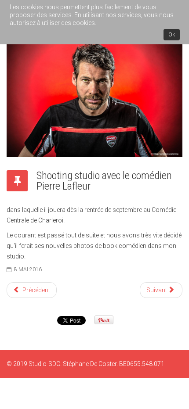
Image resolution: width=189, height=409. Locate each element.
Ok (171, 35)
